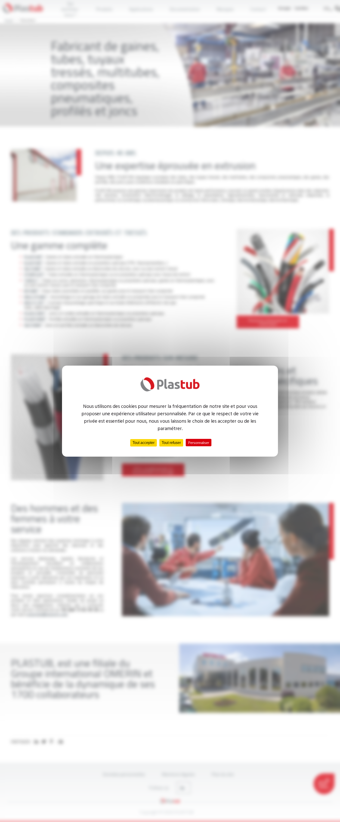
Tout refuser (171, 443)
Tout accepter (144, 443)
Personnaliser (198, 442)
